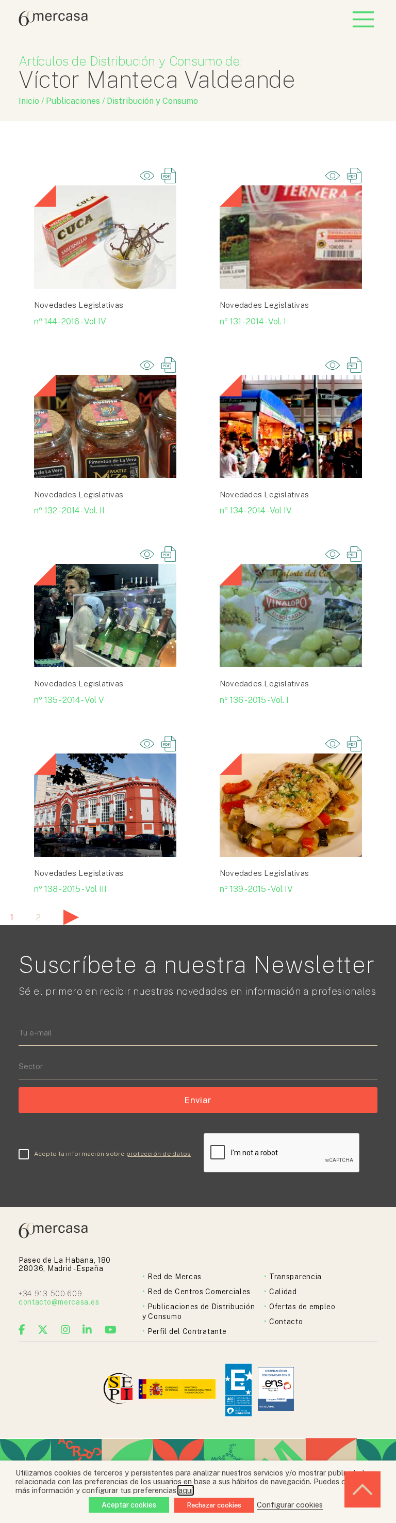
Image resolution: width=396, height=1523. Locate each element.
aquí (185, 1490)
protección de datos (158, 1153)
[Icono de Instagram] (66, 1330)
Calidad (283, 1292)
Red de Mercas (174, 1277)
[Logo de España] (178, 1390)
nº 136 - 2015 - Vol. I (254, 700)
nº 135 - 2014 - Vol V (69, 700)
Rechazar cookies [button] (214, 1505)
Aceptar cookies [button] (129, 1505)
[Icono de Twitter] (43, 1330)
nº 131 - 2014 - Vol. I (253, 321)
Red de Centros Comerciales (199, 1292)
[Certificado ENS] (276, 1390)
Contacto (286, 1321)
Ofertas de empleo (302, 1306)
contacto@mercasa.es (59, 1302)
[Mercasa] (53, 23)
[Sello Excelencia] (238, 1390)
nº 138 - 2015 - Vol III (70, 889)
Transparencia (295, 1277)
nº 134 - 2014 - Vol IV (256, 510)
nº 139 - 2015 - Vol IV (256, 889)
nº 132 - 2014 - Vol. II (69, 510)
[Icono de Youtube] (111, 1330)
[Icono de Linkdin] (87, 1330)
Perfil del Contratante (186, 1331)
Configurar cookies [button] (290, 1504)
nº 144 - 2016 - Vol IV (70, 321)
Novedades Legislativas (78, 305)
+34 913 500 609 (50, 1294)
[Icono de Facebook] (22, 1330)
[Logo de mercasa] (120, 1390)
